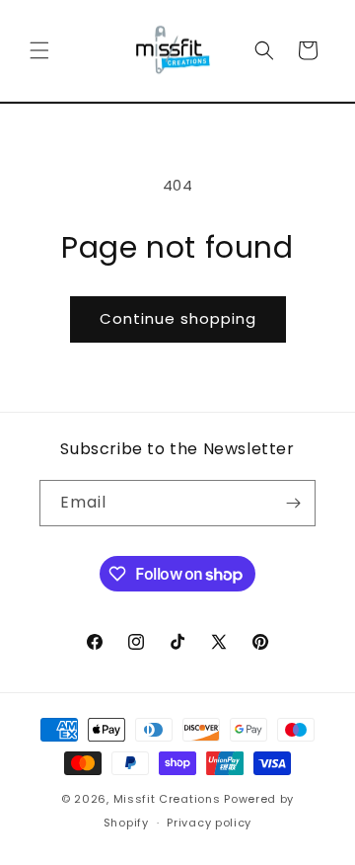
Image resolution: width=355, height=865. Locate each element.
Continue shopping (178, 318)
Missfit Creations (167, 799)
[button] (39, 50)
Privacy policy (209, 822)
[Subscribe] (293, 503)
